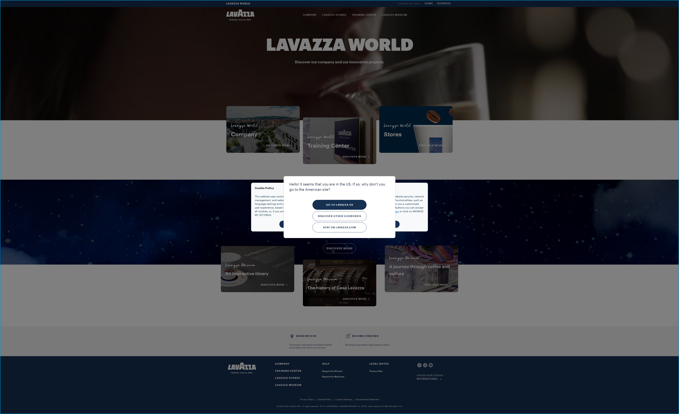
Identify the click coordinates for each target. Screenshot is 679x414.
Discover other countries (339, 216)
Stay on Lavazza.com (339, 227)
